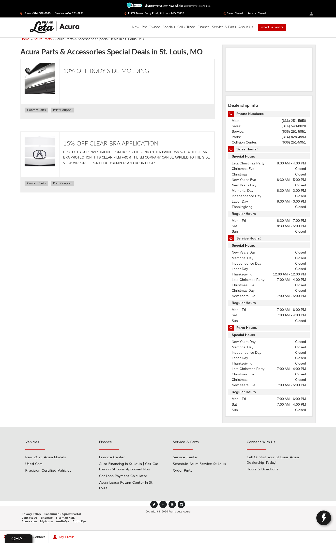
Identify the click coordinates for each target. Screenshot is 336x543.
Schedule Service (272, 27)
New (135, 27)
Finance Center (112, 457)
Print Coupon (62, 110)
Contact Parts (36, 110)
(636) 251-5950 (294, 121)
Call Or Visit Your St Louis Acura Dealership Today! (273, 460)
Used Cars (34, 463)
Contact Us (29, 517)
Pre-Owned (151, 27)
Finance (204, 27)
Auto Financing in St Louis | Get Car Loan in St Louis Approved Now (128, 466)
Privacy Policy (31, 514)
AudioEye (62, 521)
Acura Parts (42, 39)
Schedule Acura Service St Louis (199, 463)
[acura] (15, 27)
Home (25, 39)
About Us (245, 27)
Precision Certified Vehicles (48, 470)
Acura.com (29, 521)
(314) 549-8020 (41, 13)
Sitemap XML (65, 517)
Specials (169, 27)
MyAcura (46, 521)
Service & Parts (224, 27)
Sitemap (47, 517)
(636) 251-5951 (74, 13)
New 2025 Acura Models (45, 457)
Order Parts (182, 470)
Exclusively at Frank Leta (178, 6)
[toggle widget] (323, 518)
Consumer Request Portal (62, 514)
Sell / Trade (186, 27)
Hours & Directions (262, 469)
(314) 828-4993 (294, 137)
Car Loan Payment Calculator (123, 476)
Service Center (185, 457)
